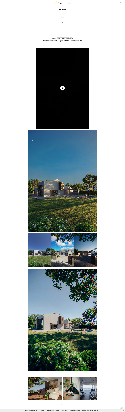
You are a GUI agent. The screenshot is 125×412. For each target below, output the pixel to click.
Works (8, 2)
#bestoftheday (76, 40)
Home (5, 2)
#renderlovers (62, 40)
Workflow (13, 2)
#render (57, 40)
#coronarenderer (53, 40)
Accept (95, 410)
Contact (24, 2)
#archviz (64, 41)
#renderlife (67, 40)
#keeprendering (46, 40)
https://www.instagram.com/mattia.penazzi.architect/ (65, 35)
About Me (19, 2)
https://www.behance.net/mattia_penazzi (64, 37)
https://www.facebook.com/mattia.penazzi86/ (64, 38)
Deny (98, 410)
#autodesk (72, 40)
